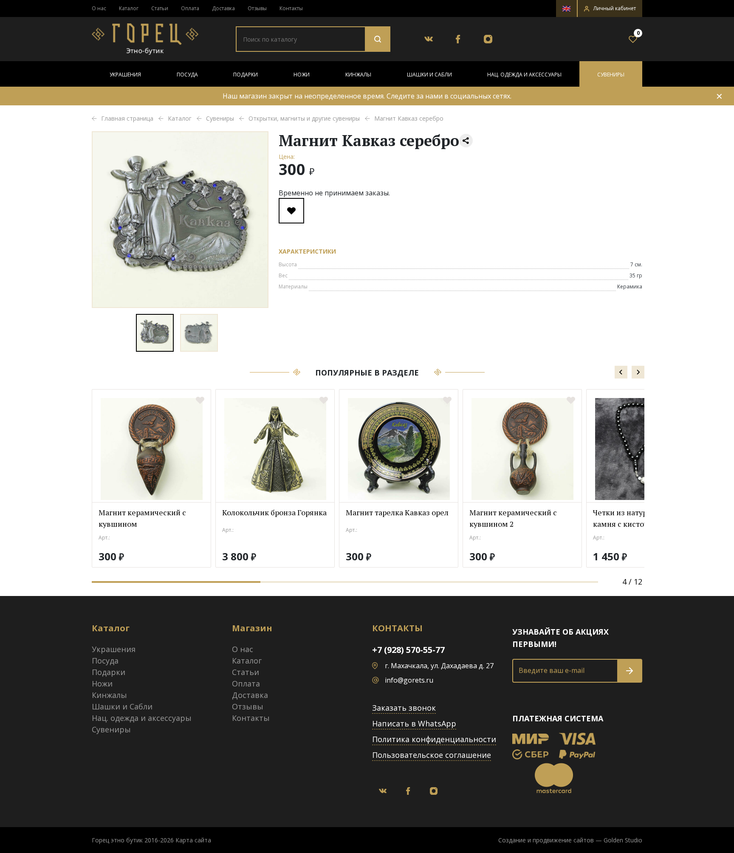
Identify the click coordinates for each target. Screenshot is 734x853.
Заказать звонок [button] (404, 708)
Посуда (187, 74)
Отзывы (257, 8)
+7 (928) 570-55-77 (408, 649)
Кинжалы (358, 74)
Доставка (223, 8)
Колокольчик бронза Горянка (274, 512)
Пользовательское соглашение (431, 755)
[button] (610, 8)
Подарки (245, 74)
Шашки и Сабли (429, 74)
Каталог (128, 8)
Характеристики (307, 251)
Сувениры (610, 74)
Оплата (190, 8)
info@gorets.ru (409, 680)
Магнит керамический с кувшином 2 (513, 518)
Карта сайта (193, 840)
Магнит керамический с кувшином (142, 518)
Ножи (302, 74)
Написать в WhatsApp (414, 723)
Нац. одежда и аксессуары (524, 74)
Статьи (159, 8)
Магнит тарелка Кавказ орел (397, 512)
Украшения (125, 74)
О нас (99, 8)
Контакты (291, 8)
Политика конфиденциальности (434, 739)
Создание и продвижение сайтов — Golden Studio (570, 840)
